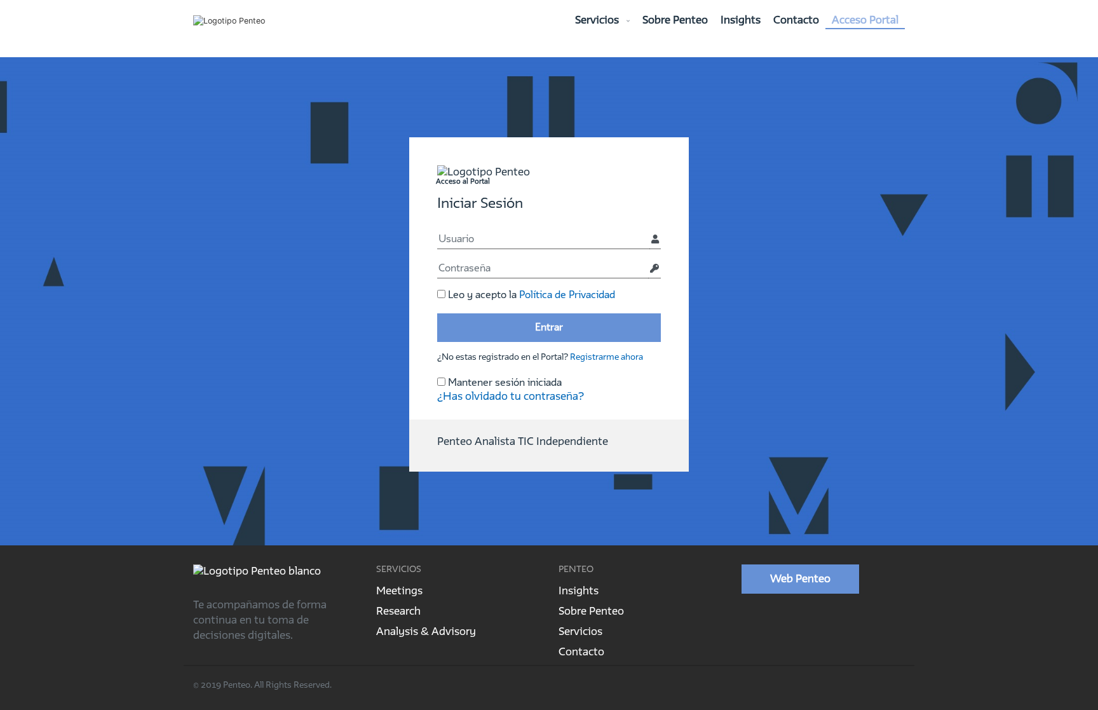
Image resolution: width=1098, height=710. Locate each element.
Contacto (796, 20)
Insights (741, 20)
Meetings (399, 591)
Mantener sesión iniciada (503, 383)
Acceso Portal (865, 20)
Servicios (598, 20)
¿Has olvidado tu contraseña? (510, 396)
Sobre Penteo (675, 20)
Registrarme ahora (606, 357)
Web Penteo (800, 579)
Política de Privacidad (567, 295)
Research (398, 611)
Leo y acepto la (530, 295)
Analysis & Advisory (426, 632)
